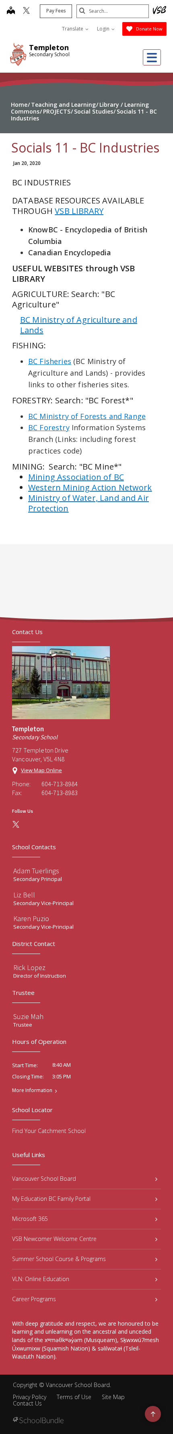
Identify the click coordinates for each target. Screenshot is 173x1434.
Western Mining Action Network (90, 487)
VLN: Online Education (40, 1279)
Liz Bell (24, 894)
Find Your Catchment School (49, 1131)
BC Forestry (49, 427)
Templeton (49, 47)
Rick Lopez (29, 967)
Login (104, 28)
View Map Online (41, 770)
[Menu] (152, 57)
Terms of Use (74, 1397)
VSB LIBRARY (79, 210)
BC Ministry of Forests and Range (87, 416)
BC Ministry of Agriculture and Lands (78, 325)
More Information (32, 1090)
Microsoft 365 (30, 1218)
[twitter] (26, 11)
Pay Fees (56, 10)
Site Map (113, 1397)
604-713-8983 (59, 793)
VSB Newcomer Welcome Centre (54, 1239)
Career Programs (34, 1299)
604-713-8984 (59, 784)
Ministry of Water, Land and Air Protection (88, 503)
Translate (73, 28)
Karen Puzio (31, 918)
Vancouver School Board (44, 1178)
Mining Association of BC (76, 477)
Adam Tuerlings (36, 870)
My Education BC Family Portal (51, 1198)
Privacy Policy (29, 1397)
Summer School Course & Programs (59, 1259)
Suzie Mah (28, 1016)
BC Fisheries (49, 361)
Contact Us (27, 1403)
